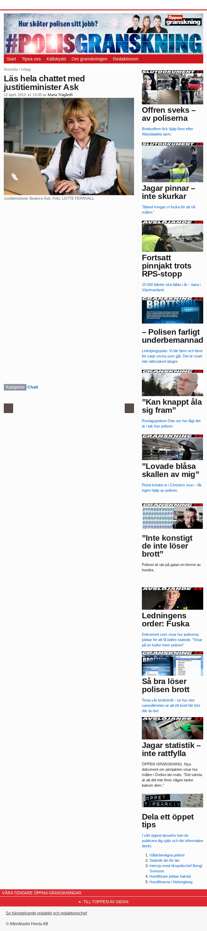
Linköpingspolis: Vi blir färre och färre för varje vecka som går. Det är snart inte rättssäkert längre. (172, 356)
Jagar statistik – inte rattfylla (171, 749)
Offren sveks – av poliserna (169, 114)
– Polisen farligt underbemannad (172, 336)
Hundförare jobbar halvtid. (170, 876)
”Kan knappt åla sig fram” (172, 406)
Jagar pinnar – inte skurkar (168, 192)
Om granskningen (89, 58)
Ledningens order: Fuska (165, 619)
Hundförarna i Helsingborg (170, 882)
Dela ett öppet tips (168, 820)
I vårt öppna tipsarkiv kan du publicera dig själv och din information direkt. (172, 840)
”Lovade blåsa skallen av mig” (170, 470)
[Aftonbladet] (23, 5)
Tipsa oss (31, 58)
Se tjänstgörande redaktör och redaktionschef (46, 913)
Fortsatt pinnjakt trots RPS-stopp (167, 265)
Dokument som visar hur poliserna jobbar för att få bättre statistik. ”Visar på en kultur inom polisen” (172, 639)
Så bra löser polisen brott (166, 685)
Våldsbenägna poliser (167, 855)
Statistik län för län (164, 860)
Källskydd (56, 58)
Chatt (33, 387)
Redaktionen (125, 58)
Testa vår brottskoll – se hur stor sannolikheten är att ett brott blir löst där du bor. (171, 705)
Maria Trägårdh (60, 95)
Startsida (11, 69)
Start (11, 58)
